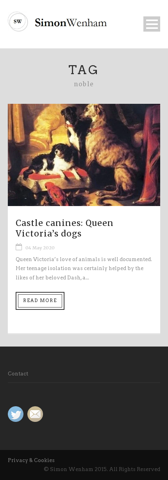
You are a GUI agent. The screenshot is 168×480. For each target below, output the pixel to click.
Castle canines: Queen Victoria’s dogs (65, 228)
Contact (18, 374)
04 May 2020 (40, 248)
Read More (40, 300)
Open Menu (151, 24)
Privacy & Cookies (31, 460)
